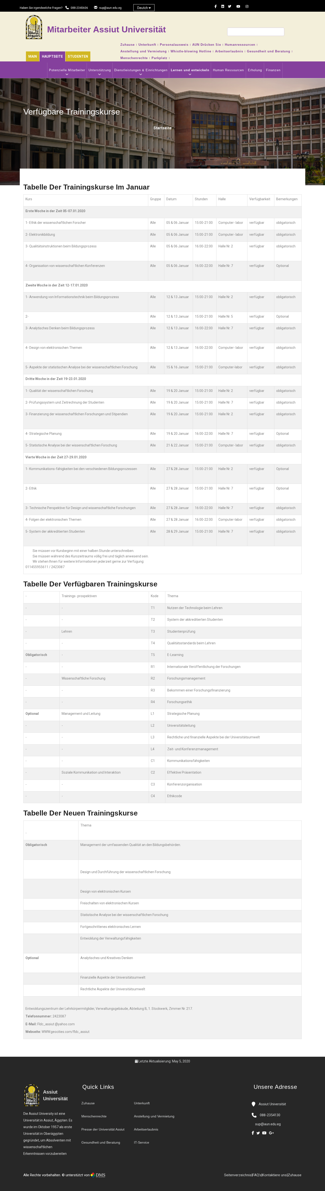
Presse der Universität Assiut (102, 1129)
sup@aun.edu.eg (110, 8)
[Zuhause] (113, 1176)
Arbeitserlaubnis (229, 51)
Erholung (255, 70)
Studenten (78, 56)
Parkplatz (159, 58)
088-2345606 (79, 8)
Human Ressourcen (228, 70)
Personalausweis (174, 44)
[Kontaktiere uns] (118, 1176)
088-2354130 (270, 1115)
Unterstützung (100, 70)
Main (32, 56)
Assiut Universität (272, 1104)
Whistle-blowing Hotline (191, 51)
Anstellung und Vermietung (143, 51)
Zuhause (127, 44)
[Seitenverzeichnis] (127, 1176)
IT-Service (141, 1142)
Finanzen (273, 70)
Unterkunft (147, 44)
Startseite (162, 128)
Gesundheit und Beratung (268, 51)
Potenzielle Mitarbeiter (67, 70)
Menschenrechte (134, 58)
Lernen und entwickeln (190, 70)
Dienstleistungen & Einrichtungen (140, 70)
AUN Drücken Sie (206, 44)
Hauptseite (52, 56)
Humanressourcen (240, 44)
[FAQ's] (122, 1176)
